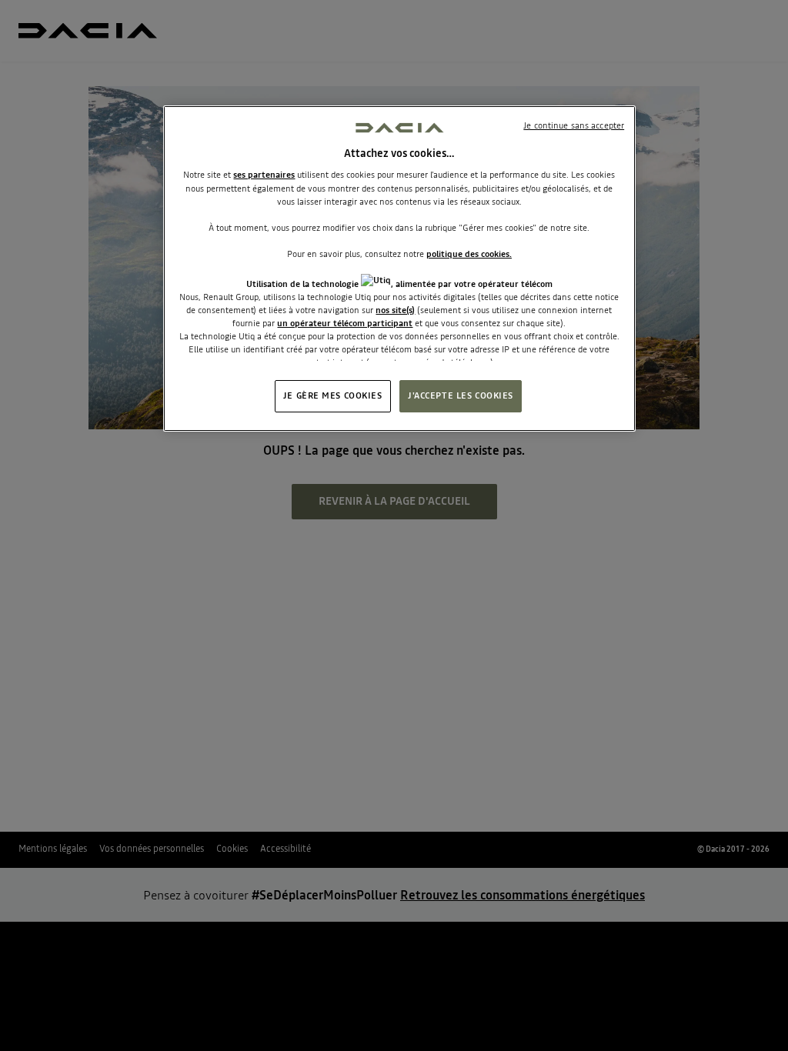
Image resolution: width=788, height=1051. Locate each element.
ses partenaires (264, 174)
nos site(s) (395, 310)
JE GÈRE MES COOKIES (332, 395)
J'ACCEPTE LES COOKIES (460, 395)
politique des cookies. (469, 254)
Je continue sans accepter (573, 125)
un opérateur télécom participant (344, 323)
